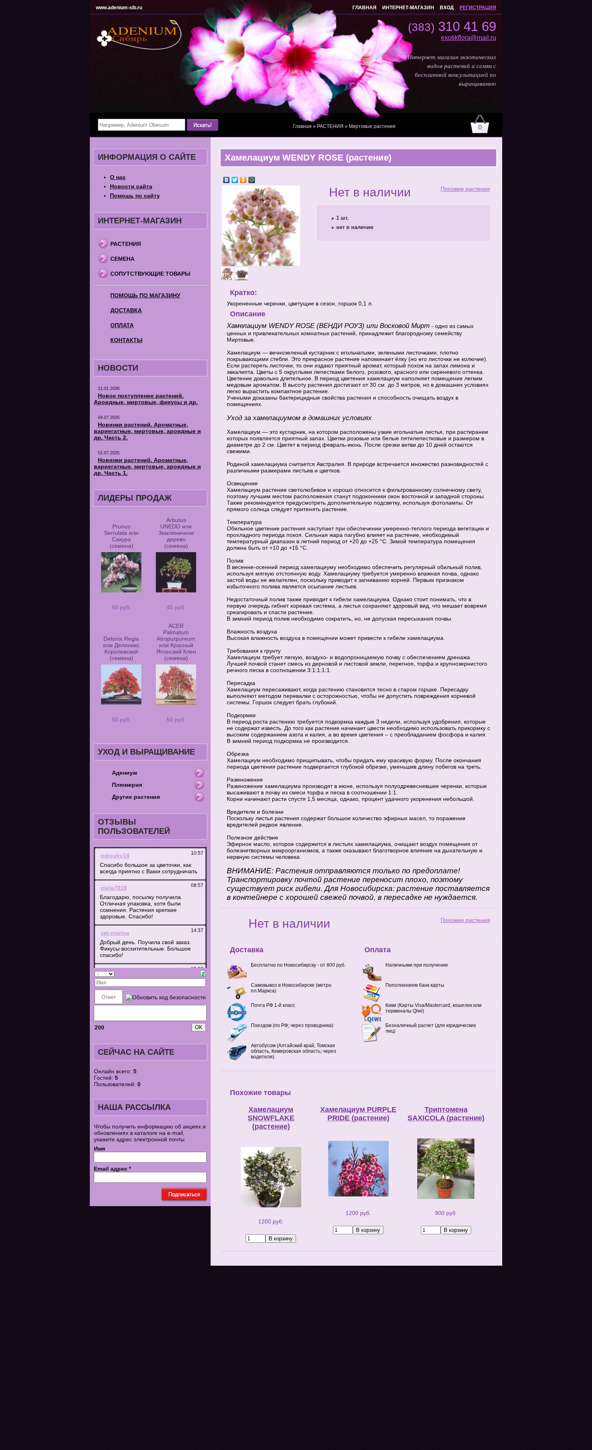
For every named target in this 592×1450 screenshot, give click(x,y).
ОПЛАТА (122, 325)
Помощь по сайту (135, 195)
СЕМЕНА (122, 259)
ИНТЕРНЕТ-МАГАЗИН (408, 7)
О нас (118, 177)
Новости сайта (131, 186)
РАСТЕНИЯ (125, 244)
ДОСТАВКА (126, 310)
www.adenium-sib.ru (119, 7)
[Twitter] (235, 180)
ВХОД (447, 7)
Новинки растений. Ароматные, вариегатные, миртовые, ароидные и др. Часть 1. (147, 466)
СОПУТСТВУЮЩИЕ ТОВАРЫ (150, 273)
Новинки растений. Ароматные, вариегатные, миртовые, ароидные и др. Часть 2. (147, 431)
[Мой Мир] (252, 180)
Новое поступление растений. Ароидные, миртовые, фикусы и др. (146, 398)
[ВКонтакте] (226, 180)
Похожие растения (465, 189)
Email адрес (112, 1168)
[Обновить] (203, 973)
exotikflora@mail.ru (468, 37)
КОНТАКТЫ (126, 340)
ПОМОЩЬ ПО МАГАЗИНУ (145, 295)
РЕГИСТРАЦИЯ (478, 7)
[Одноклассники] (243, 180)
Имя (99, 1148)
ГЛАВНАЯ (364, 7)
